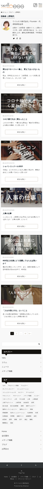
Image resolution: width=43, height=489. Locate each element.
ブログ (4, 444)
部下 (20, 419)
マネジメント (6, 395)
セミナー (21, 392)
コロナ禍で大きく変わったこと (15, 119)
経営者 (5, 419)
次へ (30, 333)
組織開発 (28, 416)
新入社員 (5, 406)
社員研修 (30, 412)
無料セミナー (24, 409)
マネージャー (17, 395)
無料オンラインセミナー (10, 409)
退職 (15, 419)
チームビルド (30, 392)
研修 (31, 409)
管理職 (12, 416)
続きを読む (21, 85)
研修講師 (5, 412)
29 (25, 333)
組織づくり (20, 416)
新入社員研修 (14, 406)
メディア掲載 (7, 371)
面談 (11, 423)
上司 (15, 399)
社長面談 (5, 416)
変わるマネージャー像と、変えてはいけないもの (21, 70)
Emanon (26, 486)
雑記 (26, 419)
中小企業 (22, 399)
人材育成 (18, 402)
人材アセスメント (8, 402)
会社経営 (26, 402)
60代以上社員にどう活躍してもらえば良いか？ (20, 261)
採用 (32, 402)
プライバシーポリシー (24, 479)
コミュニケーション (23, 389)
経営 (35, 416)
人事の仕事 (7, 213)
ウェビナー (24, 385)
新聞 (22, 406)
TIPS (4, 358)
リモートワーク (7, 399)
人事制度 (35, 399)
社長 (36, 412)
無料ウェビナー (30, 406)
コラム (5, 45)
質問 (10, 419)
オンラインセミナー (8, 389)
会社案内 (5, 436)
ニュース (5, 367)
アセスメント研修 (13, 385)
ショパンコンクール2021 (13, 166)
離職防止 (5, 423)
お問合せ (5, 449)
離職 (31, 419)
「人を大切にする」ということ (15, 310)
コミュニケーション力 (9, 392)
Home (4, 431)
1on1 (4, 385)
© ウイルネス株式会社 (21, 483)
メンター (36, 395)
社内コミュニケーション (17, 412)
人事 (28, 399)
